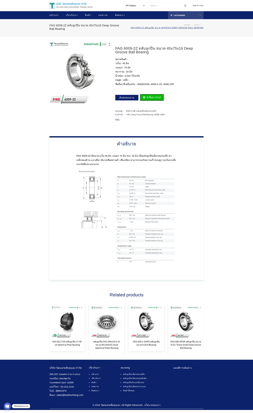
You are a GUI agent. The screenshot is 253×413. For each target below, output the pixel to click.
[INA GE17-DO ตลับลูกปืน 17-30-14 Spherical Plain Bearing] (67, 322)
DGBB (156, 114)
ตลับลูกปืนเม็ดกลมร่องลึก (146, 111)
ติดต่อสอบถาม (126, 97)
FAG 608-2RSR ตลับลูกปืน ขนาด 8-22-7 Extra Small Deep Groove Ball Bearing (186, 345)
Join (202, 5)
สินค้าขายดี (130, 111)
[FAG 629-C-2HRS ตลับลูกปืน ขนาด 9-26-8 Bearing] (146, 322)
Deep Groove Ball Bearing (142, 114)
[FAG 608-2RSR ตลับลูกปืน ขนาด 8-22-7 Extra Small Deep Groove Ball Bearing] (185, 322)
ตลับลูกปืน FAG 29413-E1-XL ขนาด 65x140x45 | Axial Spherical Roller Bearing (106, 345)
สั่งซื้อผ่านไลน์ (153, 97)
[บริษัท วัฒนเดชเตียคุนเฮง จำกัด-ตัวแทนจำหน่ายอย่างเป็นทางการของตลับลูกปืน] (71, 5)
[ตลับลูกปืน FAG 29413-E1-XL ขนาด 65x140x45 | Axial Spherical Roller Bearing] (106, 322)
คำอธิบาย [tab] (126, 143)
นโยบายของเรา (152, 405)
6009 (162, 114)
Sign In (196, 5)
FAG (128, 114)
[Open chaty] (7, 406)
